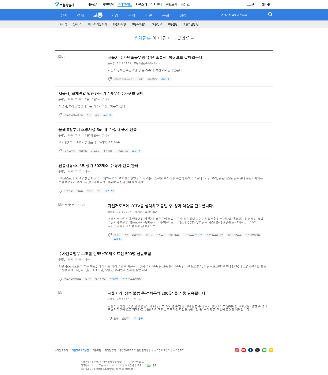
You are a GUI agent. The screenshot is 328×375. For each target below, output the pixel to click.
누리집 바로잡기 (162, 350)
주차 (97, 115)
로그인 (250, 4)
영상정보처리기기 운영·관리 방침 (135, 350)
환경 (114, 15)
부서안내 (156, 4)
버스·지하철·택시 (97, 24)
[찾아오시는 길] (137, 361)
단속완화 (68, 190)
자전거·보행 (119, 24)
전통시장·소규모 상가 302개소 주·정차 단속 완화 (98, 166)
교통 (97, 15)
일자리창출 (100, 279)
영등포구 (160, 234)
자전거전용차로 (252, 234)
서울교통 (83, 151)
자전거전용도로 (234, 234)
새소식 (63, 24)
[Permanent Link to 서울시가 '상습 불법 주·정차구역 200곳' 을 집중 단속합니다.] (61, 293)
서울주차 (95, 151)
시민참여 (108, 4)
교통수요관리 (139, 24)
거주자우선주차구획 (73, 115)
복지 (131, 15)
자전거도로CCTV (215, 234)
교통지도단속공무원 (123, 79)
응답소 (185, 4)
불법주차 (126, 318)
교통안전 (172, 24)
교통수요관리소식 (93, 99)
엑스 (257, 350)
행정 (182, 15)
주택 (63, 15)
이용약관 (97, 350)
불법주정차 (69, 151)
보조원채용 (131, 279)
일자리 (88, 279)
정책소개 (78, 24)
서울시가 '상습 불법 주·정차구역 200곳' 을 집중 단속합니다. (157, 293)
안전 (148, 15)
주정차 (90, 190)
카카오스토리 (271, 350)
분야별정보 (124, 4)
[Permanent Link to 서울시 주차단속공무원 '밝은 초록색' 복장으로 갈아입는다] (62, 57)
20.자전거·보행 (142, 211)
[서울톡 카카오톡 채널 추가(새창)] (151, 365)
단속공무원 (152, 79)
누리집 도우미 (61, 350)
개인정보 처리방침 (80, 350)
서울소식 (93, 4)
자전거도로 (174, 234)
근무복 (139, 79)
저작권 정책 (110, 350)
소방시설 (107, 151)
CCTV (117, 234)
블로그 (264, 350)
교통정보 (157, 24)
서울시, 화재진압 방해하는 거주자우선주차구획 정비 (101, 93)
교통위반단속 (190, 24)
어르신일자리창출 (72, 279)
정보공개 (171, 4)
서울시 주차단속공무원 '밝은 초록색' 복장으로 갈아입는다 (155, 57)
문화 (165, 15)
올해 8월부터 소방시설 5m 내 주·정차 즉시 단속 (97, 129)
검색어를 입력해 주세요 (234, 14)
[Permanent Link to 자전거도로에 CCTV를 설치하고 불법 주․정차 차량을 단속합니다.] (73, 205)
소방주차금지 (122, 151)
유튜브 (243, 350)
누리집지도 (178, 350)
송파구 (149, 234)
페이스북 (250, 350)
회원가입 (266, 4)
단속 (126, 234)
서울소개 (141, 4)
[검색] (270, 15)
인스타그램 (237, 350)
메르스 (80, 190)
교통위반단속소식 (143, 63)
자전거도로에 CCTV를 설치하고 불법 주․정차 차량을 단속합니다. (161, 206)
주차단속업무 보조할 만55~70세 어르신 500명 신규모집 (104, 254)
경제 (80, 15)
